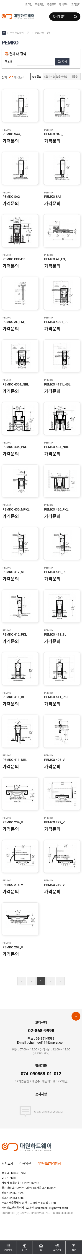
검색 (64, 61)
